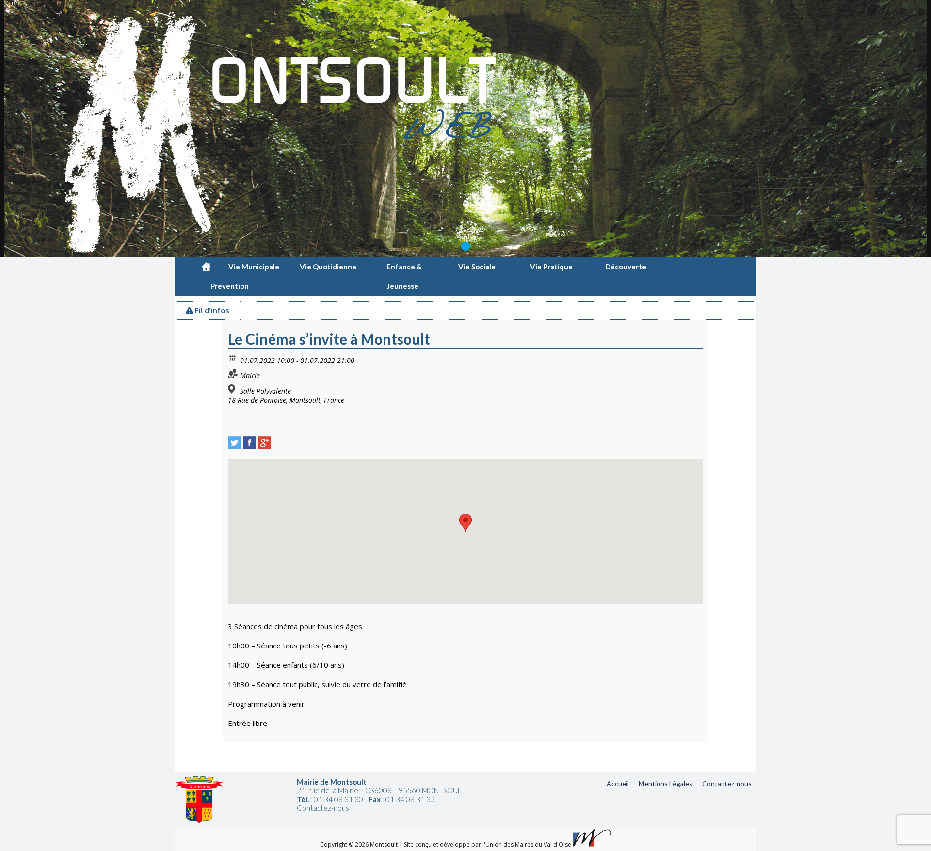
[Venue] (233, 389)
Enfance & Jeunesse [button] (404, 269)
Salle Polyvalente (265, 391)
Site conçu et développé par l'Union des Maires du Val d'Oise (487, 844)
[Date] (233, 358)
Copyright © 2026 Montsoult (359, 844)
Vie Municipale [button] (253, 266)
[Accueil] (206, 266)
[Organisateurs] (233, 373)
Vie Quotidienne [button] (328, 266)
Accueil (618, 783)
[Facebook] (249, 442)
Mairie (250, 375)
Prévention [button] (229, 286)
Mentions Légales (665, 783)
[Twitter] (234, 442)
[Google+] (264, 442)
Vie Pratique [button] (551, 266)
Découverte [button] (625, 266)
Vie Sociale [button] (477, 266)
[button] (465, 523)
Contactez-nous (727, 783)
